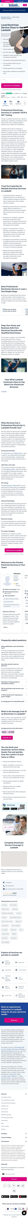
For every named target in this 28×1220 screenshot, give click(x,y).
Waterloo (15, 909)
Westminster (5, 909)
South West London (15, 917)
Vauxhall (4, 905)
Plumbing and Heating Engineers (8, 978)
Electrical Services (5, 17)
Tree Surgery (21, 978)
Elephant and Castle (7, 913)
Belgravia (13, 929)
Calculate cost (7, 738)
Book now (14, 1020)
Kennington (13, 905)
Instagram (23, 1186)
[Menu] (2, 5)
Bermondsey (5, 942)
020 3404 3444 (9, 885)
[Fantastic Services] (14, 5)
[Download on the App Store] (6, 809)
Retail (11, 103)
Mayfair (14, 934)
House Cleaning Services (7, 962)
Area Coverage (5, 1126)
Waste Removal (7, 987)
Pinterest (14, 1186)
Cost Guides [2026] (6, 1097)
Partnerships (4, 1120)
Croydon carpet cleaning (8, 1076)
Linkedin (14, 1191)
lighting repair (10, 469)
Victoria (4, 917)
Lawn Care (8, 995)
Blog (2, 1123)
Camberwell (5, 934)
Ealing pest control (15, 1074)
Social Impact (4, 1111)
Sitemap (3, 1129)
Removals (21, 962)
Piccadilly (4, 929)
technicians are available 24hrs (13, 453)
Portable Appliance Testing (9, 485)
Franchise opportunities (7, 1117)
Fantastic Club (4, 1106)
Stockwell (4, 938)
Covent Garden (16, 925)
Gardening (8, 970)
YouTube (18, 1186)
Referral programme (6, 1114)
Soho (21, 929)
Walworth (18, 921)
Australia (12, 1208)
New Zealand (20, 1208)
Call (25, 5)
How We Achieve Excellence (8, 1103)
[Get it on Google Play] (14, 809)
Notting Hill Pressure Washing (15, 1049)
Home (5, 103)
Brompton (13, 938)
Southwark (5, 925)
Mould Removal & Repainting (22, 995)
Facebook (5, 1186)
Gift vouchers (4, 1108)
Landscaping (22, 970)
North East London (7, 921)
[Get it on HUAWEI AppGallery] (23, 1196)
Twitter (9, 1186)
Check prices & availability (14, 550)
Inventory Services (21, 987)
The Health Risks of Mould (7, 1100)
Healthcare (18, 103)
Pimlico (19, 913)
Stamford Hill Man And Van (9, 1051)
